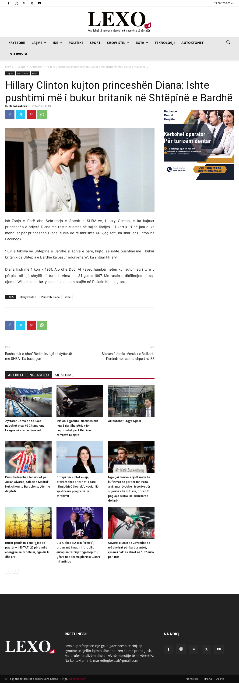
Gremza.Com (77, 679)
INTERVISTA (17, 54)
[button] (228, 43)
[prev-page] (8, 571)
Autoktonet (192, 42)
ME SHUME (64, 375)
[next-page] (15, 571)
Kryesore (16, 42)
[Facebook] (8, 3)
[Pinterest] (31, 114)
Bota (140, 42)
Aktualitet (36, 67)
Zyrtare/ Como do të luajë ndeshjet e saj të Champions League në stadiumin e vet (24, 425)
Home (9, 67)
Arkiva (220, 679)
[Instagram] (16, 3)
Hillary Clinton (27, 297)
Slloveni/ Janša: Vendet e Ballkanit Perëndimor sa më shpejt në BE (128, 356)
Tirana (208, 679)
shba (67, 297)
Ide (55, 42)
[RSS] (24, 3)
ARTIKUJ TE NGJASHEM (28, 375)
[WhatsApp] (42, 114)
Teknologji (165, 42)
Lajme (37, 42)
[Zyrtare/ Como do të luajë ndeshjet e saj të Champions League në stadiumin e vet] (28, 401)
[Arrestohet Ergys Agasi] (131, 401)
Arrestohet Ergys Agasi (124, 421)
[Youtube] (39, 3)
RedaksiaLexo (18, 106)
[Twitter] (31, 3)
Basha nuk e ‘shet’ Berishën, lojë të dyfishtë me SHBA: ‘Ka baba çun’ (38, 356)
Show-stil (116, 42)
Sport (95, 42)
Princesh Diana (50, 297)
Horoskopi (192, 679)
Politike (76, 42)
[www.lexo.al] (119, 22)
